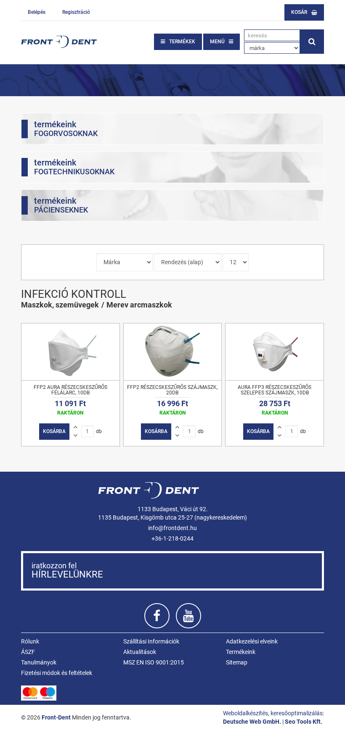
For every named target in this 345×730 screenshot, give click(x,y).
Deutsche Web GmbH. (252, 721)
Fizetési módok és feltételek (56, 673)
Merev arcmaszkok (139, 304)
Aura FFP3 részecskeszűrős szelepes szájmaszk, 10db (274, 390)
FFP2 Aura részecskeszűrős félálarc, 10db (70, 390)
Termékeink (240, 652)
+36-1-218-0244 (172, 538)
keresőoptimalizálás (297, 713)
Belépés (36, 12)
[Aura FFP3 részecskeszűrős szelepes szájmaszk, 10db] (275, 351)
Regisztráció (76, 12)
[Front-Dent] (59, 42)
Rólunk (30, 641)
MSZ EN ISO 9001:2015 (153, 662)
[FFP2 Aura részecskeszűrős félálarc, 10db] (70, 351)
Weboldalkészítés (245, 713)
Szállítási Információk (151, 641)
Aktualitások (139, 652)
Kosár (299, 12)
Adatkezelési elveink (252, 641)
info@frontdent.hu (172, 528)
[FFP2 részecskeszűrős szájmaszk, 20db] (173, 351)
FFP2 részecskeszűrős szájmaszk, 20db (172, 390)
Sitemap (236, 662)
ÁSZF (28, 652)
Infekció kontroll (73, 294)
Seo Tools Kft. (303, 721)
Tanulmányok (38, 662)
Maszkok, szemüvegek (60, 304)
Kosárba (54, 431)
